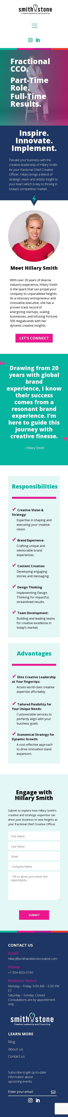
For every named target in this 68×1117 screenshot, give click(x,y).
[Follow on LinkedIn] (37, 40)
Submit (43, 1092)
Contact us (16, 1056)
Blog (11, 1041)
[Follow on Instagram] (30, 40)
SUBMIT (34, 915)
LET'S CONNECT (34, 338)
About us (15, 1049)
